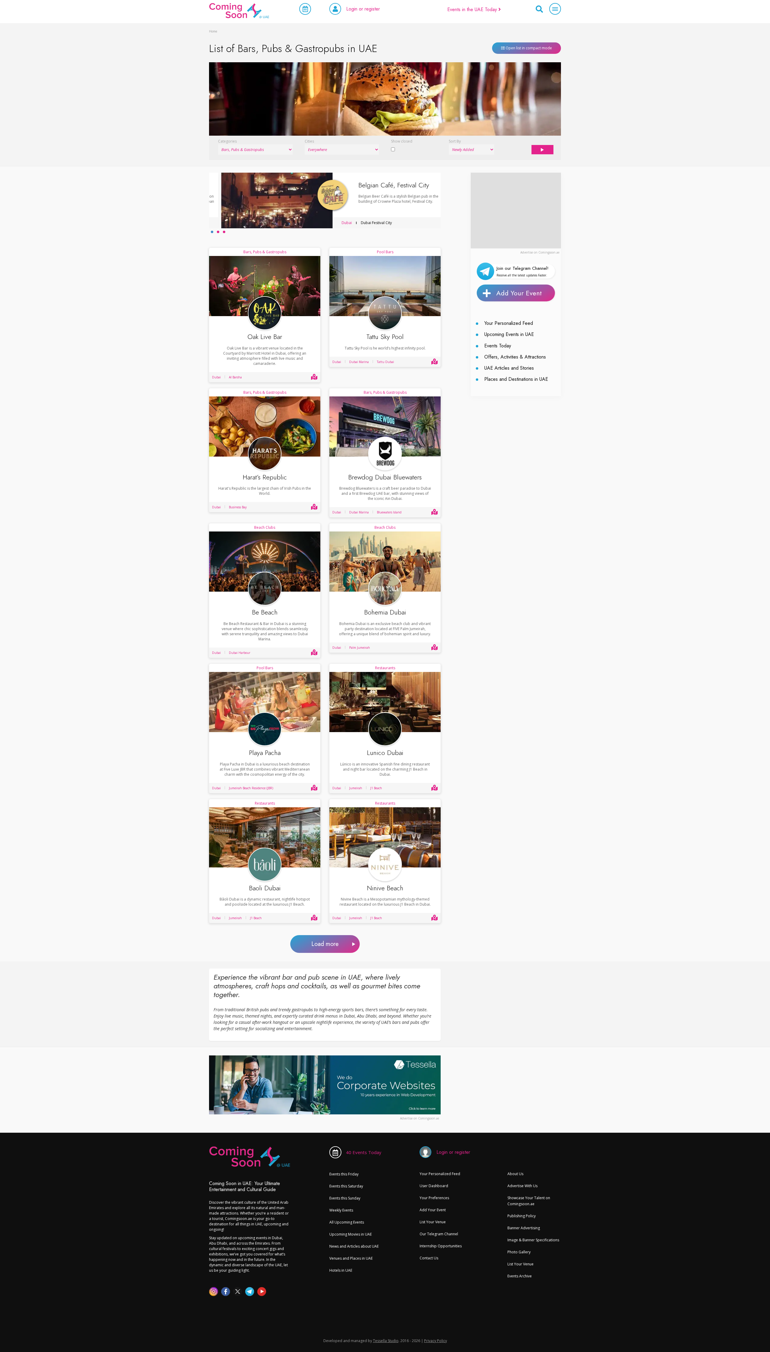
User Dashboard (434, 1185)
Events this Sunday (344, 1198)
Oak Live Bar (265, 336)
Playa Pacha (265, 752)
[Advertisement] (516, 210)
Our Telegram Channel (439, 1234)
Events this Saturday (346, 1186)
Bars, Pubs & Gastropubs (264, 251)
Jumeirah (355, 788)
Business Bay (238, 507)
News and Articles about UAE (354, 1246)
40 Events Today (363, 1152)
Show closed (401, 141)
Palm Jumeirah (359, 647)
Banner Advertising (523, 1227)
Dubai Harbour (239, 653)
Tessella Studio (386, 1340)
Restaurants (385, 667)
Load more (325, 944)
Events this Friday (344, 1174)
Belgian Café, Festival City (381, 185)
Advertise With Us (522, 1185)
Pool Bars (385, 251)
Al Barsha (235, 377)
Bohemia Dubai (385, 612)
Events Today (497, 345)
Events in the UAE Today (472, 9)
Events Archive (519, 1276)
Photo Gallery (519, 1252)
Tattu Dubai (385, 362)
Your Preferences (434, 1197)
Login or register (363, 8)
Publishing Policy (521, 1215)
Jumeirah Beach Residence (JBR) (251, 788)
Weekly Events (341, 1210)
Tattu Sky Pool (385, 336)
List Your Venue (433, 1221)
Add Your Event (519, 293)
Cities (309, 141)
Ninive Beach (385, 888)
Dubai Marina (359, 362)
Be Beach (265, 612)
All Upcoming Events (346, 1222)
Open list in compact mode (528, 48)
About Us (515, 1173)
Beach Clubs (264, 527)
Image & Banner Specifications (533, 1240)
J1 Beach (376, 788)
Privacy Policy (435, 1340)
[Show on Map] (314, 377)
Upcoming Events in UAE (509, 334)
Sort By (455, 141)
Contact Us (429, 1258)
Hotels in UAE (340, 1270)
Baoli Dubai (265, 888)
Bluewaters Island (389, 512)
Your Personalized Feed (508, 323)
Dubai (334, 222)
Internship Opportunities (441, 1246)
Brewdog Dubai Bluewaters (385, 477)
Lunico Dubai (385, 752)
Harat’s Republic (265, 477)
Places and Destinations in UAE (516, 379)
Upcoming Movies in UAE (350, 1234)
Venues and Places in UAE (351, 1258)
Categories (227, 141)
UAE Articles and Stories (509, 368)
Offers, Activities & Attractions (515, 356)
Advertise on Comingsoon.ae (539, 252)
